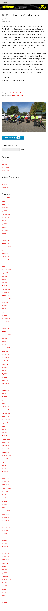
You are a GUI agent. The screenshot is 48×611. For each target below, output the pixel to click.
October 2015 (5, 390)
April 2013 (4, 468)
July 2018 (4, 305)
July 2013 (4, 462)
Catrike (4, 181)
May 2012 (4, 501)
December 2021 (6, 217)
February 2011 (6, 550)
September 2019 (6, 269)
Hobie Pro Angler (18, 95)
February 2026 (6, 197)
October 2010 (5, 560)
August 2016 (5, 364)
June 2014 (4, 429)
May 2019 (4, 279)
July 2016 (4, 367)
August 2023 (5, 207)
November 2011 (6, 520)
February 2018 (6, 318)
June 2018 (4, 308)
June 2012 (4, 498)
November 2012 (6, 481)
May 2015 (4, 396)
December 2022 (6, 214)
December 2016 (6, 354)
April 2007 (4, 592)
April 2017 (4, 344)
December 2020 (6, 237)
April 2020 (4, 250)
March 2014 (5, 436)
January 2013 (5, 478)
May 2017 (4, 341)
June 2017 (4, 338)
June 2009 (4, 569)
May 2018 (4, 312)
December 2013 (6, 445)
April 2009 (4, 573)
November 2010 (6, 556)
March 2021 (5, 227)
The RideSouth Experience (18, 93)
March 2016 (5, 380)
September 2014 (6, 419)
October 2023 (5, 204)
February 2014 (6, 439)
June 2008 (4, 586)
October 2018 (5, 295)
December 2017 (6, 325)
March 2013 (5, 471)
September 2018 (6, 299)
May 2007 (4, 589)
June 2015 (4, 393)
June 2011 (4, 537)
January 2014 (5, 442)
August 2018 (5, 302)
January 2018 (5, 321)
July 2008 (4, 582)
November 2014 (6, 413)
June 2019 (4, 276)
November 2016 (6, 357)
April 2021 (4, 224)
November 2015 (6, 387)
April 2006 (4, 602)
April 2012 (4, 504)
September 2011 (6, 527)
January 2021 (5, 233)
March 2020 (5, 253)
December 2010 (6, 553)
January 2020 (5, 256)
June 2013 (4, 465)
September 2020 (6, 246)
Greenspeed (5, 184)
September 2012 (6, 488)
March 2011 (5, 546)
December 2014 (6, 409)
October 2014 (5, 416)
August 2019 (5, 273)
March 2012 (5, 507)
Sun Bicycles (5, 167)
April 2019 (4, 282)
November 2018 (6, 292)
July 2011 (4, 533)
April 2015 (4, 400)
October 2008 (5, 576)
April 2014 (4, 432)
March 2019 (5, 286)
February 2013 (6, 475)
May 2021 (4, 220)
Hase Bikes (5, 187)
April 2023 (4, 211)
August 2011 (5, 530)
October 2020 (5, 243)
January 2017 (5, 351)
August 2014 (5, 423)
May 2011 (4, 540)
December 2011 (6, 517)
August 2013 (5, 458)
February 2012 (6, 511)
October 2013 (5, 452)
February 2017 (6, 348)
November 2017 (6, 328)
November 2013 (6, 449)
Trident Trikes (5, 170)
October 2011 (5, 524)
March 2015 (5, 403)
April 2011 (4, 543)
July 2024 (4, 201)
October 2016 (5, 361)
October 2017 (5, 331)
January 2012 (5, 514)
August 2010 (5, 563)
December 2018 (6, 289)
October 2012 (5, 484)
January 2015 (5, 406)
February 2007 (6, 599)
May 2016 (4, 374)
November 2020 (6, 240)
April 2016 (4, 377)
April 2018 (4, 315)
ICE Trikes (4, 164)
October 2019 (5, 266)
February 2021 (6, 230)
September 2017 (6, 334)
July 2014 (4, 426)
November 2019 (6, 263)
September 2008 (6, 579)
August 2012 (5, 491)
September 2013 (6, 455)
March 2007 (5, 595)
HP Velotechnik (6, 160)
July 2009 (4, 566)
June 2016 (4, 370)
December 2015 (6, 383)
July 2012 (4, 494)
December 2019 (6, 259)
